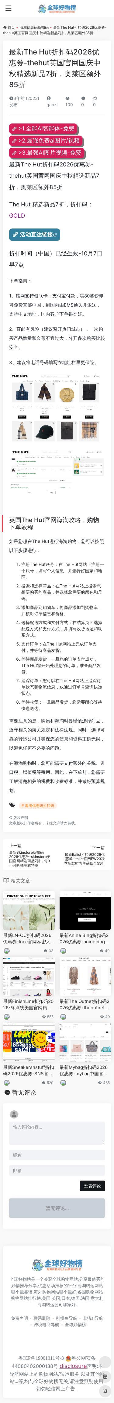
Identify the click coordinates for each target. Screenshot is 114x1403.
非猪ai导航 (93, 1318)
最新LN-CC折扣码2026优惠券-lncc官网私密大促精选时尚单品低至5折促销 (27, 938)
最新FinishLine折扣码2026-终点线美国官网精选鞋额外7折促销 (28, 1004)
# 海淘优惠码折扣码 (38, 805)
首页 (11, 27)
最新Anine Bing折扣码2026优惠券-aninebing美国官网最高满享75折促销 (85, 938)
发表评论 (92, 1185)
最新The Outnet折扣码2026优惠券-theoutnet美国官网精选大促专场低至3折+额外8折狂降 (85, 1004)
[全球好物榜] (57, 8)
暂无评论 (24, 1092)
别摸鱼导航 (66, 1318)
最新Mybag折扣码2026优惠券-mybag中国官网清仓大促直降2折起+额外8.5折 (85, 1070)
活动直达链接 (36, 234)
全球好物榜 (75, 1324)
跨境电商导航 (46, 1324)
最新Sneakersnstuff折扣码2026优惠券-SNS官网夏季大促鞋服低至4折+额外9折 (28, 1070)
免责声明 (19, 1318)
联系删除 (41, 1318)
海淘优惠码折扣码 (34, 27)
